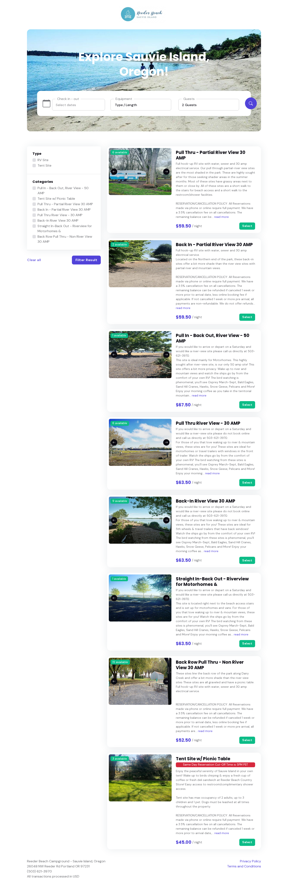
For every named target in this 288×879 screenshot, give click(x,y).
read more (221, 217)
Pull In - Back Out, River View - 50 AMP (63, 190)
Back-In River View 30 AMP (58, 220)
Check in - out (68, 99)
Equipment (124, 99)
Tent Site (44, 165)
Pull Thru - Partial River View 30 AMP (65, 204)
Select (247, 226)
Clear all (34, 260)
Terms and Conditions (244, 866)
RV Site (43, 160)
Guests (189, 99)
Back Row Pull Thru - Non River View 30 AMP (65, 239)
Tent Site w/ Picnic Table (56, 198)
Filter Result (86, 260)
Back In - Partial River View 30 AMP (64, 209)
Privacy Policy (250, 861)
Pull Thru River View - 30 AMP (60, 215)
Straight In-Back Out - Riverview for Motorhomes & (65, 228)
